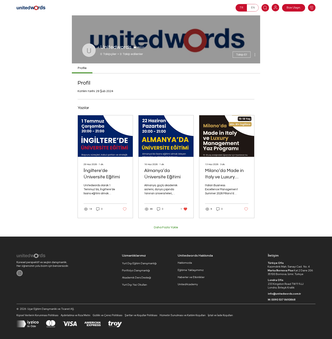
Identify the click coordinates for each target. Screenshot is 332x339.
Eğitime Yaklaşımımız (191, 270)
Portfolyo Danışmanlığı (136, 270)
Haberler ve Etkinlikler (191, 277)
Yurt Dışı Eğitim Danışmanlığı (139, 263)
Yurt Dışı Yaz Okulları (134, 284)
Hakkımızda (185, 262)
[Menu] (311, 7)
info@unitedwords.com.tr (284, 293)
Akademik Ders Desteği (136, 277)
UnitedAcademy (188, 284)
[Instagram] (20, 273)
